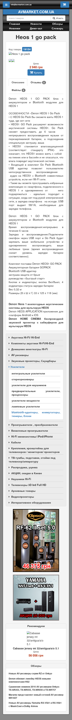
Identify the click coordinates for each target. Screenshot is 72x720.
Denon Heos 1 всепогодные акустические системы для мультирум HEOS (36, 305)
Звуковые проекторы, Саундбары (33, 361)
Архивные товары (23, 491)
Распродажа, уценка (24, 467)
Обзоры (57, 23)
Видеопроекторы (22, 496)
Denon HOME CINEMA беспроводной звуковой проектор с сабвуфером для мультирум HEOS (36, 322)
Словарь (57, 28)
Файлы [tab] (18, 90)
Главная (14, 23)
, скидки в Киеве (26, 473)
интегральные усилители (28, 373)
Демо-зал (36, 28)
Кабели (16, 442)
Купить (38, 72)
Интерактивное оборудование (31, 502)
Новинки (14, 28)
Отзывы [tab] (38, 82)
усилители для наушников (29, 385)
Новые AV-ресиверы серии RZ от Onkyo (30, 673)
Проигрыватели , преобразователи (34, 424)
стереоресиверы (23, 379)
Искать (59, 18)
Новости (36, 23)
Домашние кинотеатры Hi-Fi (29, 349)
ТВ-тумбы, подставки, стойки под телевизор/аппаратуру (32, 459)
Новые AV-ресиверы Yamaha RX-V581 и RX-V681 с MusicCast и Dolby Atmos (35, 704)
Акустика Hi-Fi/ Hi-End (25, 337)
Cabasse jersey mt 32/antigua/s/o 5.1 (36, 648)
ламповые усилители (26, 406)
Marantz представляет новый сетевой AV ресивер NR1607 (36, 696)
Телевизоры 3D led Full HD (28, 485)
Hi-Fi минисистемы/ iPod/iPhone (32, 436)
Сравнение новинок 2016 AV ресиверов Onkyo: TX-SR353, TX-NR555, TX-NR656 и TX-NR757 (34, 688)
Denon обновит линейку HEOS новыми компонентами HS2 (30, 680)
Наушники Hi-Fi (21, 479)
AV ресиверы (20, 355)
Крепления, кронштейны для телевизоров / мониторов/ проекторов (34, 450)
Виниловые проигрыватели (29, 430)
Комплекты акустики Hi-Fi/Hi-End (32, 343)
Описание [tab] (18, 82)
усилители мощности (26, 400)
